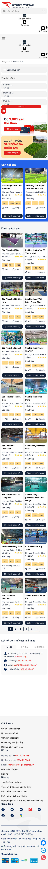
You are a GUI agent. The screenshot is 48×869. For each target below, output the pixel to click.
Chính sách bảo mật (10, 728)
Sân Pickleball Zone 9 (11, 348)
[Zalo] (43, 850)
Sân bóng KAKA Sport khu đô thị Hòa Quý (35, 186)
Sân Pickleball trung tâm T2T (34, 349)
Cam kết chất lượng (10, 738)
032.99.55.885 (24, 660)
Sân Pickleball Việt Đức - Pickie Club (33, 300)
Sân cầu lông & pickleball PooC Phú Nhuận (34, 497)
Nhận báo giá (12, 153)
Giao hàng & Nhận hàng (12, 742)
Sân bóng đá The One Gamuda (11, 186)
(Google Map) (21, 656)
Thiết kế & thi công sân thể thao (16, 787)
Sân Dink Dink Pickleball (8, 447)
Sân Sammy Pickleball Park (35, 447)
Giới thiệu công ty (9, 769)
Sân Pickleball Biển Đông (33, 398)
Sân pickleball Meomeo (8, 596)
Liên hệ (4, 774)
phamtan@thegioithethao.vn (24, 665)
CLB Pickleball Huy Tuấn (33, 548)
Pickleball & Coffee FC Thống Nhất (35, 251)
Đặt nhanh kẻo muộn (12, 216)
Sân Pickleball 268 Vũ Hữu (12, 300)
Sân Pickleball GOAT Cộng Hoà (11, 496)
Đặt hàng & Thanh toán (12, 747)
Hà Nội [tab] (9, 647)
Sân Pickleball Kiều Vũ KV (35, 596)
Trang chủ (5, 61)
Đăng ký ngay (12, 129)
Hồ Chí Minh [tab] (39, 647)
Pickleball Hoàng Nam (12, 546)
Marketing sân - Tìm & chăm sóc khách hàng (22, 800)
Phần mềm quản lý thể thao (14, 791)
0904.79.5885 (23, 760)
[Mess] (43, 842)
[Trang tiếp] (37, 629)
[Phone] (43, 857)
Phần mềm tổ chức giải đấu (14, 796)
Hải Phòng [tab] (24, 647)
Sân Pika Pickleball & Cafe (11, 398)
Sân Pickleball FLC (10, 250)
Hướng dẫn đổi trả (9, 733)
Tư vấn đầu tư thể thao (11, 782)
